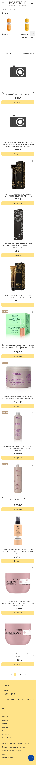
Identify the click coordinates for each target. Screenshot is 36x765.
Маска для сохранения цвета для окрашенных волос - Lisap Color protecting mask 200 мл (18, 603)
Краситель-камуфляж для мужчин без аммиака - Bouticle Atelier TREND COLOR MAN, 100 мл (18, 246)
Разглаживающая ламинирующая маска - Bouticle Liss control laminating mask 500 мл (18, 398)
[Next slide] (32, 33)
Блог (4, 754)
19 (25, 675)
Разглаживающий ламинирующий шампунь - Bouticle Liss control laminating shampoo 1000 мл (18, 500)
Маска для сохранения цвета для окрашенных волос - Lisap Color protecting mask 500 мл (18, 655)
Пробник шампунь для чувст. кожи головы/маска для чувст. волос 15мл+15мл (18, 94)
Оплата (5, 724)
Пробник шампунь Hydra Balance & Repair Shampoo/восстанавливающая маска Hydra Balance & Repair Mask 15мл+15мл (18, 144)
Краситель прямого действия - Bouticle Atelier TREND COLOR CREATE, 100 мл (18, 195)
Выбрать (18, 255)
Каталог (5, 717)
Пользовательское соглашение (13, 747)
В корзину (18, 102)
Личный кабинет (8, 738)
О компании (6, 731)
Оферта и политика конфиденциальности (17, 743)
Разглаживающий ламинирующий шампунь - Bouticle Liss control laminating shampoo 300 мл (18, 448)
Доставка (5, 720)
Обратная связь (8, 758)
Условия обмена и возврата (12, 751)
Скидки (5, 727)
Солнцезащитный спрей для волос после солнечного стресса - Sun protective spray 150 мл (18, 551)
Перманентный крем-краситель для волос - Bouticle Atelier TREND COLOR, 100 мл (18, 296)
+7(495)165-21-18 (8, 694)
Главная (4, 9)
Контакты (5, 734)
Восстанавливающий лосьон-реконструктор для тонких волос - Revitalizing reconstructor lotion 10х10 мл (18, 347)
